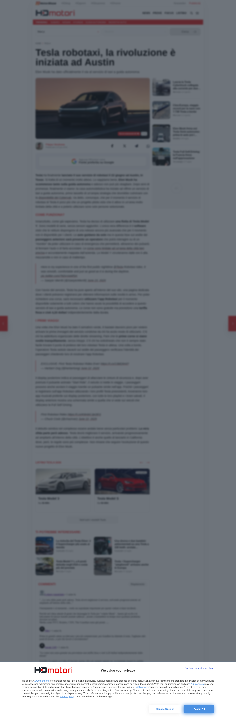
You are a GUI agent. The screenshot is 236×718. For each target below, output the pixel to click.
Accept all (199, 709)
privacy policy (67, 696)
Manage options (165, 709)
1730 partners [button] (41, 680)
